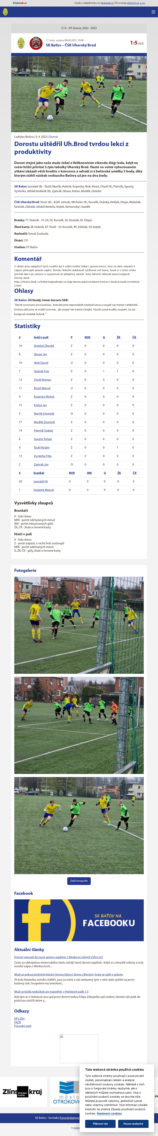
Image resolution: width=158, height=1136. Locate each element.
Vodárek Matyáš (44, 490)
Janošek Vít (41, 481)
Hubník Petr (41, 371)
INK (89, 473)
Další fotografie (79, 881)
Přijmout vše (100, 1123)
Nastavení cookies (109, 1113)
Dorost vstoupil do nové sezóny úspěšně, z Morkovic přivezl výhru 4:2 (58, 957)
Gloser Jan (40, 354)
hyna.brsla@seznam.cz (74, 1118)
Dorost (53, 137)
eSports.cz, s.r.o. (136, 3)
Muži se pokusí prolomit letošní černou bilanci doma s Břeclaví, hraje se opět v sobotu (68, 974)
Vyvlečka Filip (43, 456)
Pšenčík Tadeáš (43, 430)
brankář (39, 473)
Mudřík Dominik (44, 422)
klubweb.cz (107, 3)
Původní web (22, 1026)
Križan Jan (40, 405)
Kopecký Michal (44, 396)
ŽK (118, 337)
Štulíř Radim (42, 447)
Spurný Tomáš (43, 439)
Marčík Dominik (44, 413)
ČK (134, 337)
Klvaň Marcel (42, 388)
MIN (87, 337)
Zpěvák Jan (41, 464)
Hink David (41, 363)
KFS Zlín (19, 1018)
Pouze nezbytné (133, 1123)
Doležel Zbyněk (44, 346)
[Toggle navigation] (153, 12)
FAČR (17, 1022)
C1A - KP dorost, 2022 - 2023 (79, 28)
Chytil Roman (42, 379)
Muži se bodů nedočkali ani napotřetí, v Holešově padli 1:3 (51, 991)
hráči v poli (41, 337)
